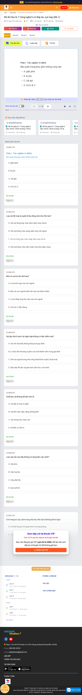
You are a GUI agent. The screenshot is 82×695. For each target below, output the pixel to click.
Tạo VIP (64, 7)
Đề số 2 (15, 35)
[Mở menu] (11, 7)
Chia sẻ (14, 28)
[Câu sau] (48, 106)
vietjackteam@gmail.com (18, 652)
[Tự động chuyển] (65, 106)
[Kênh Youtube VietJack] (11, 639)
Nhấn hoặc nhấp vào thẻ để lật (42, 99)
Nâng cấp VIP (42, 550)
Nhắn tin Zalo (76, 690)
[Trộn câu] (70, 106)
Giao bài (33, 28)
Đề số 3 (23, 35)
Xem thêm (9, 620)
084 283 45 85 (14, 648)
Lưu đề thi (70, 28)
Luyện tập (33, 43)
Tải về (52, 28)
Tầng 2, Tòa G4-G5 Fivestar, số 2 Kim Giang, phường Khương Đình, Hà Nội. (31, 645)
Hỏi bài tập (4, 690)
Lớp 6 (5, 12)
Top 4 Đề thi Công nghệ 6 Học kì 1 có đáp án (31, 12)
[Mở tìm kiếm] (57, 7)
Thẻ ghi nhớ (14, 43)
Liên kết (7, 656)
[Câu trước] (34, 106)
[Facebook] (6, 639)
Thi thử (52, 43)
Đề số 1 (7, 35)
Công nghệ (13, 12)
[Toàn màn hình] (75, 106)
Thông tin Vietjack (12, 659)
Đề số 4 (32, 35)
